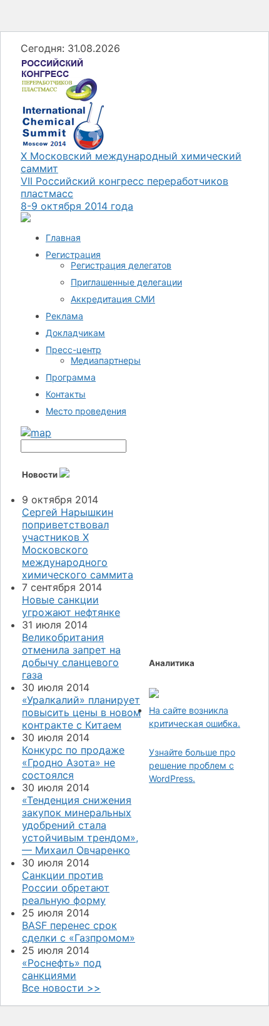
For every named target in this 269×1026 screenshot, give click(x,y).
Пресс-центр (73, 349)
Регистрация (73, 254)
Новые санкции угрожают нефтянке (71, 605)
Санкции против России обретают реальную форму (65, 887)
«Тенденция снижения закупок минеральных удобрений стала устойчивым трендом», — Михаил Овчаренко (80, 825)
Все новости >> (61, 988)
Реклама (64, 315)
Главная (63, 237)
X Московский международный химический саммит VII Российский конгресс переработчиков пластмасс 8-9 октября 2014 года (131, 181)
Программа (71, 377)
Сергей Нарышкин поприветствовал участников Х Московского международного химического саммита (77, 543)
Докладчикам (75, 332)
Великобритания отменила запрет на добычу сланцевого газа (71, 656)
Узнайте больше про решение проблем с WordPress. (192, 765)
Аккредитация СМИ (113, 299)
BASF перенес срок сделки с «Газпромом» (78, 931)
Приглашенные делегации (126, 282)
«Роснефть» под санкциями (61, 969)
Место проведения (86, 411)
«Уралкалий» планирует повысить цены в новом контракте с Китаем (81, 712)
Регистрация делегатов (121, 265)
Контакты (66, 394)
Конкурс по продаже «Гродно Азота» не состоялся (73, 762)
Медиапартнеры (106, 360)
